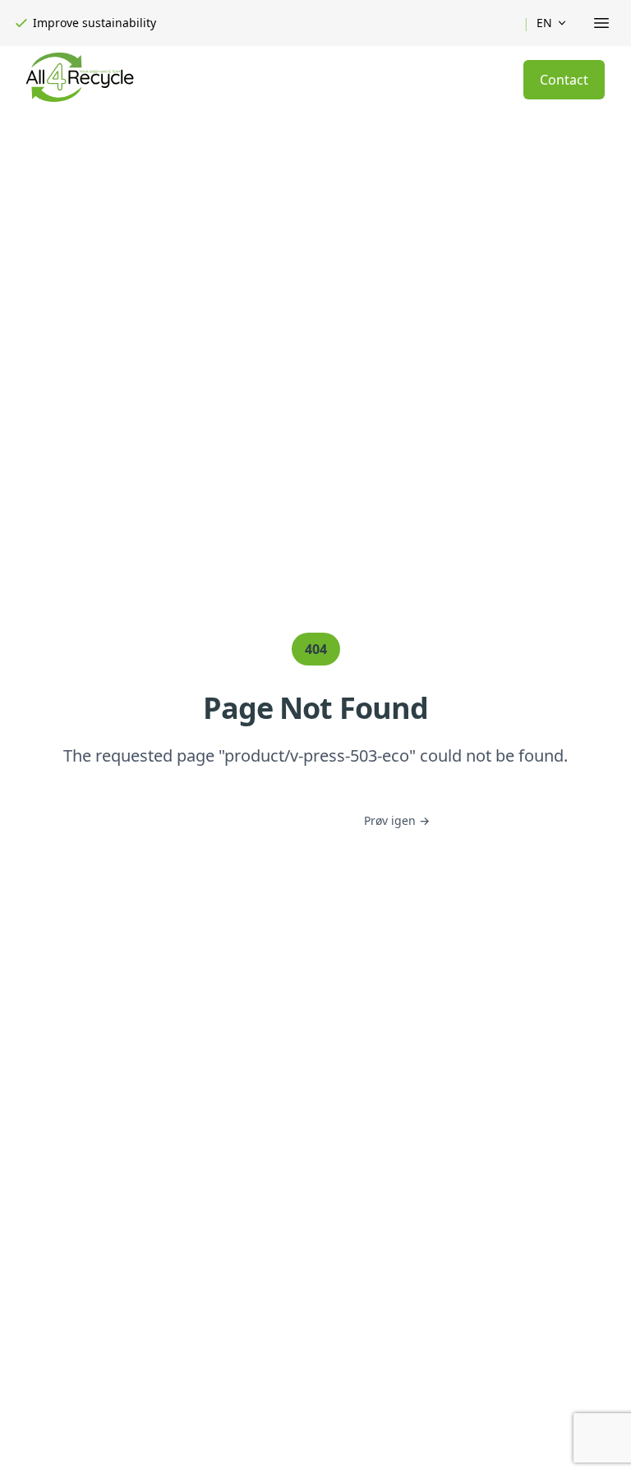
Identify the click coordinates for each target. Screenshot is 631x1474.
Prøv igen (397, 820)
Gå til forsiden (273, 821)
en (544, 22)
